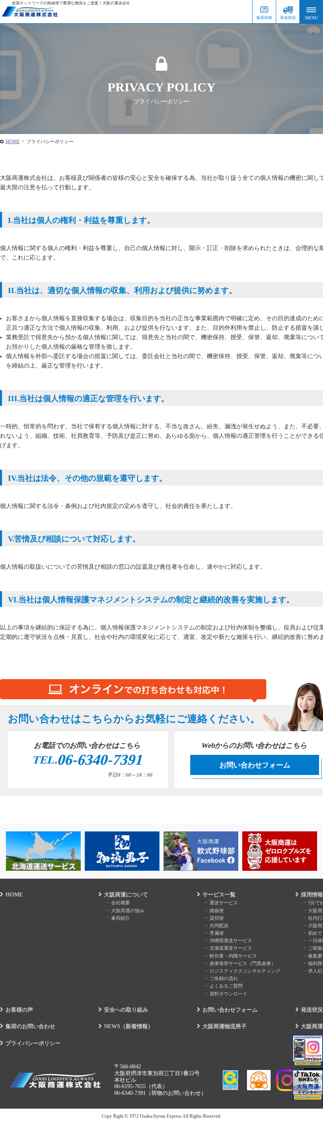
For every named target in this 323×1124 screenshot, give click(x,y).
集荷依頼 (264, 17)
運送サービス (224, 903)
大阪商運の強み (127, 910)
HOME (14, 895)
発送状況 (288, 17)
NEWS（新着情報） (128, 1026)
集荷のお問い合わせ (30, 1026)
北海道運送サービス (231, 948)
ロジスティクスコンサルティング (245, 971)
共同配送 (219, 925)
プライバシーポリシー (33, 1043)
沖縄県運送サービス (231, 940)
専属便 (217, 933)
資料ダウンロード (228, 994)
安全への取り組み (126, 1010)
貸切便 (217, 918)
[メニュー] (311, 12)
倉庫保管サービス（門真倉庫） (243, 963)
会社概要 (120, 903)
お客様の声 (19, 1010)
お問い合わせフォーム (254, 765)
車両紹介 (120, 918)
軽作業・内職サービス (233, 956)
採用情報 (312, 895)
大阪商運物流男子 (224, 1026)
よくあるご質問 (226, 986)
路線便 (217, 910)
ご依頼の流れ (224, 978)
